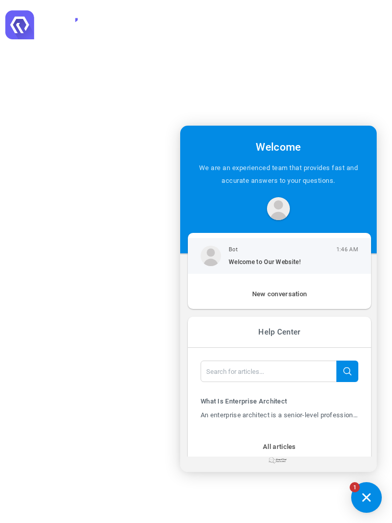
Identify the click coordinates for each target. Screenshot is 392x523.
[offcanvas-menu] (379, 25)
